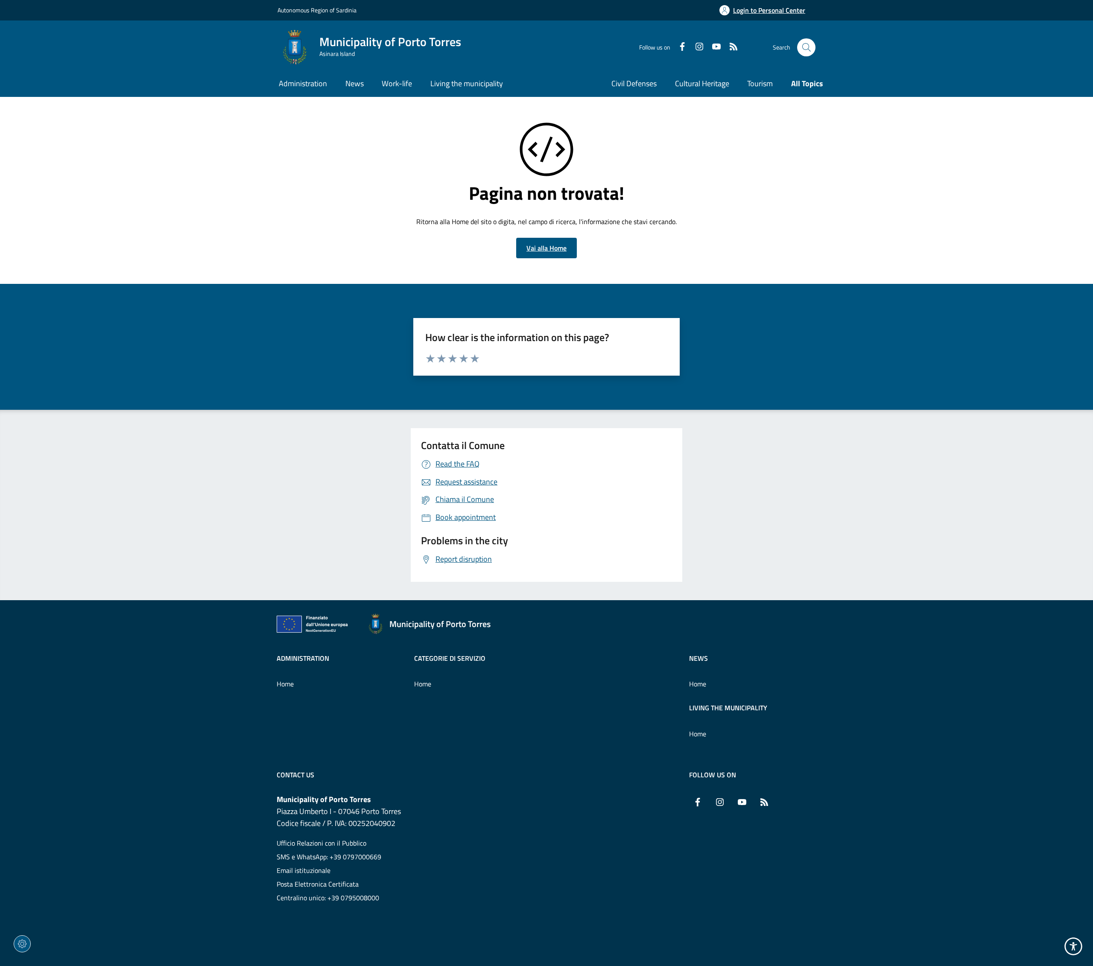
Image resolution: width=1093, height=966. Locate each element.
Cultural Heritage (702, 83)
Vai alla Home (546, 248)
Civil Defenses (634, 83)
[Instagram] (695, 47)
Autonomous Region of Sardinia (317, 10)
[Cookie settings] (22, 943)
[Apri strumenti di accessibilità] (1073, 946)
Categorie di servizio (449, 658)
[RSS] (730, 47)
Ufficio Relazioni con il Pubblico (321, 843)
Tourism (760, 83)
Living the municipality (728, 708)
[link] (315, 626)
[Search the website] (806, 47)
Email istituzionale (303, 870)
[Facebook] (678, 47)
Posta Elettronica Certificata (318, 884)
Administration (303, 658)
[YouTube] (713, 47)
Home (285, 684)
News (698, 658)
